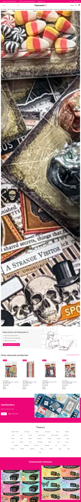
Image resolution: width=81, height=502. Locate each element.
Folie (40, 9)
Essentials (18, 9)
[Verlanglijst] (76, 5)
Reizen (67, 442)
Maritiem (21, 442)
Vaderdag (12, 448)
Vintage (41, 448)
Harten (12, 438)
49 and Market (5, 380)
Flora (21, 435)
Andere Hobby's (76, 9)
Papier (23, 9)
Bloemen (37, 431)
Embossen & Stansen (29, 9)
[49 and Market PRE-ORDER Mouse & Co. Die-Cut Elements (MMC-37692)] (70, 369)
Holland (30, 438)
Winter (68, 448)
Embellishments (63, 9)
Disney (57, 431)
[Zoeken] (18, 5)
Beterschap (27, 431)
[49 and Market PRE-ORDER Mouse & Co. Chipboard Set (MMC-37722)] (11, 369)
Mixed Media (50, 9)
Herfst (21, 438)
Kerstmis (58, 438)
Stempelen (44, 9)
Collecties (70, 9)
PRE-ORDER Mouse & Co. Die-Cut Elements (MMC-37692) (69, 382)
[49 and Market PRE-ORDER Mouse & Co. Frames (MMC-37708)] (50, 369)
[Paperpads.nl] (40, 5)
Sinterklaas (26, 445)
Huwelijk (49, 438)
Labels (67, 438)
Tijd (56, 445)
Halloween (66, 435)
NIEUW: (9, 9)
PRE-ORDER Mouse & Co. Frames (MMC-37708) (49, 382)
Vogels (59, 448)
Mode (30, 442)
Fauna (13, 435)
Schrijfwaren (57, 9)
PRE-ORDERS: (4, 9)
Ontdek (3, 413)
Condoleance (47, 431)
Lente (13, 442)
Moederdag (40, 442)
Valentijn (22, 448)
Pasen (58, 442)
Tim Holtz (64, 445)
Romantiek (16, 445)
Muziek (49, 442)
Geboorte (30, 435)
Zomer (40, 452)
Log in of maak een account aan (11, 344)
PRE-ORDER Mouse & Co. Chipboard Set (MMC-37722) (11, 382)
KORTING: (13, 9)
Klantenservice (77, 1)
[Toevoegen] (17, 388)
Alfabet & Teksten (15, 431)
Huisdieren (39, 438)
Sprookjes (36, 445)
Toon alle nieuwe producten (72, 354)
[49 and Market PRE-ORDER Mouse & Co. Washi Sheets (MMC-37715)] (31, 369)
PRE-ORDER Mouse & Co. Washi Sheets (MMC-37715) (30, 382)
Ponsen (36, 9)
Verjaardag (32, 448)
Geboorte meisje (54, 435)
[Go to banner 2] (60, 483)
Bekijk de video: (14, 413)
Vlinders (51, 448)
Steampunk (47, 445)
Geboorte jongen (41, 435)
